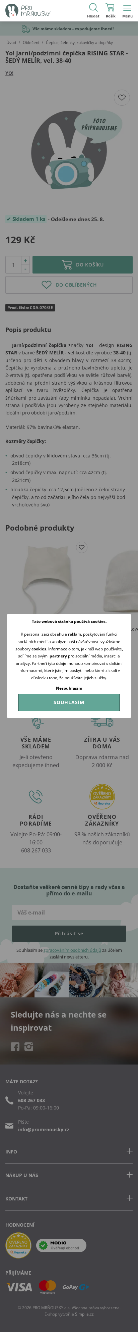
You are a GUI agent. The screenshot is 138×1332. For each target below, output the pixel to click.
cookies (38, 649)
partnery (58, 656)
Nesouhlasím (69, 688)
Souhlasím (69, 702)
